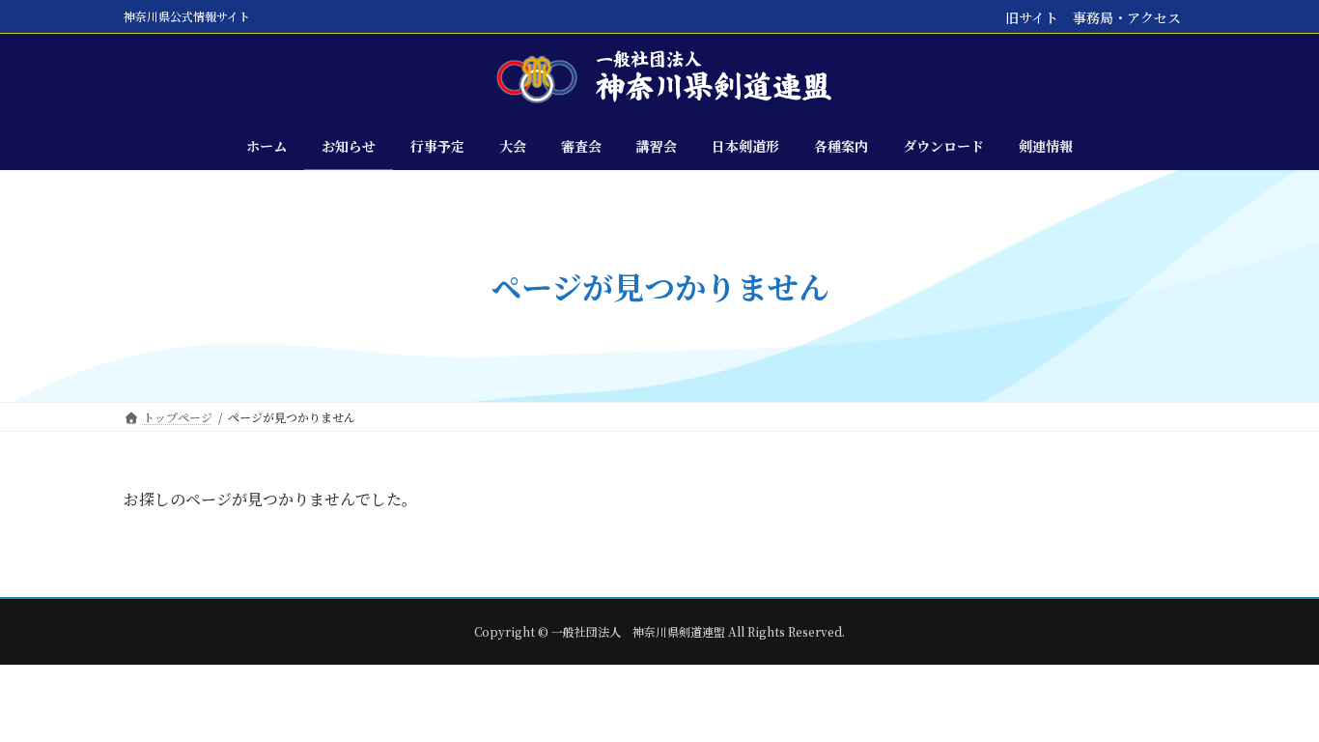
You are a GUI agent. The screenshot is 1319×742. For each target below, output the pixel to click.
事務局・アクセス (1127, 17)
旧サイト (1031, 17)
